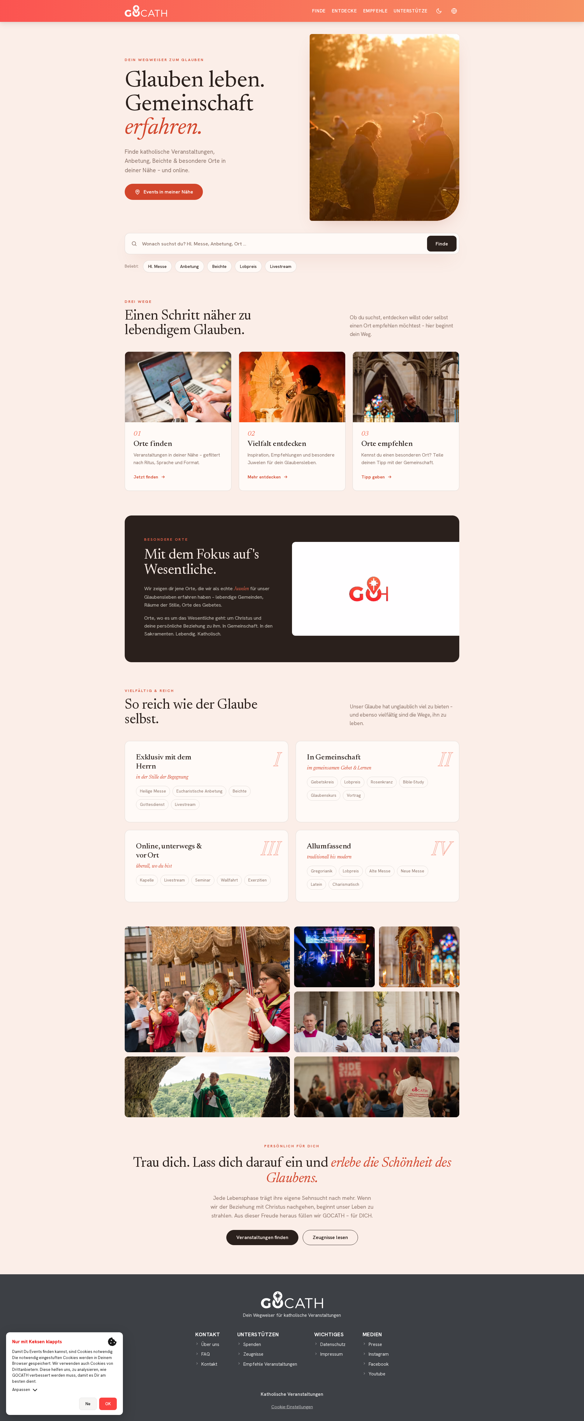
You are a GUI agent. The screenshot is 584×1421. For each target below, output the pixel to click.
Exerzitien (257, 880)
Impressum (331, 1354)
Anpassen (21, 1389)
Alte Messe (380, 871)
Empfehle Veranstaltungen (270, 1364)
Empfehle (375, 11)
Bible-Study (413, 782)
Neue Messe (412, 871)
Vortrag (354, 795)
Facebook (379, 1364)
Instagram (379, 1354)
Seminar (202, 880)
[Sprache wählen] (454, 11)
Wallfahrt (229, 880)
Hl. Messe (157, 266)
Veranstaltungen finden (262, 1237)
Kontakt (209, 1364)
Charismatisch (345, 884)
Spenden (252, 1344)
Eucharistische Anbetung (199, 791)
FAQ (205, 1354)
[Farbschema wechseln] (439, 11)
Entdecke (344, 11)
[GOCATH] (146, 11)
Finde (319, 11)
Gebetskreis (322, 782)
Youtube (377, 1374)
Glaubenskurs (323, 795)
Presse (375, 1344)
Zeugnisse (253, 1354)
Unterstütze (411, 11)
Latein (316, 884)
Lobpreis (248, 266)
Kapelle (147, 880)
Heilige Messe (153, 791)
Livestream (280, 266)
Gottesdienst (152, 804)
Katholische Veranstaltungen (292, 1394)
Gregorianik (321, 871)
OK (108, 1403)
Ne (87, 1403)
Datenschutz (333, 1344)
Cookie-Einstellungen (292, 1406)
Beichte (219, 266)
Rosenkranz (382, 782)
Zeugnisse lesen (330, 1237)
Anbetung (189, 266)
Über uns (210, 1344)
